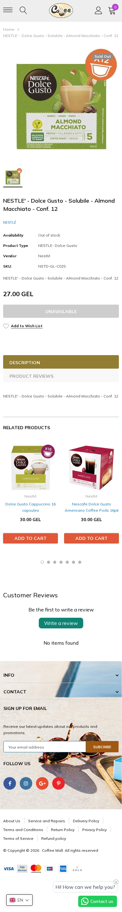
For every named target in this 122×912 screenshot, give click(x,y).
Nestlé (9, 222)
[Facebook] (9, 783)
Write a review (61, 623)
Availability (13, 235)
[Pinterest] (58, 783)
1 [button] (42, 562)
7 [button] (79, 562)
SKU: (7, 266)
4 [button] (61, 562)
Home (8, 29)
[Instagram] (26, 783)
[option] (61, 105)
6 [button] (73, 562)
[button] (19, 900)
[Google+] (42, 783)
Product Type (15, 245)
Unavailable (61, 311)
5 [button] (67, 562)
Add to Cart (30, 538)
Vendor (10, 255)
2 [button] (48, 562)
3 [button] (54, 562)
